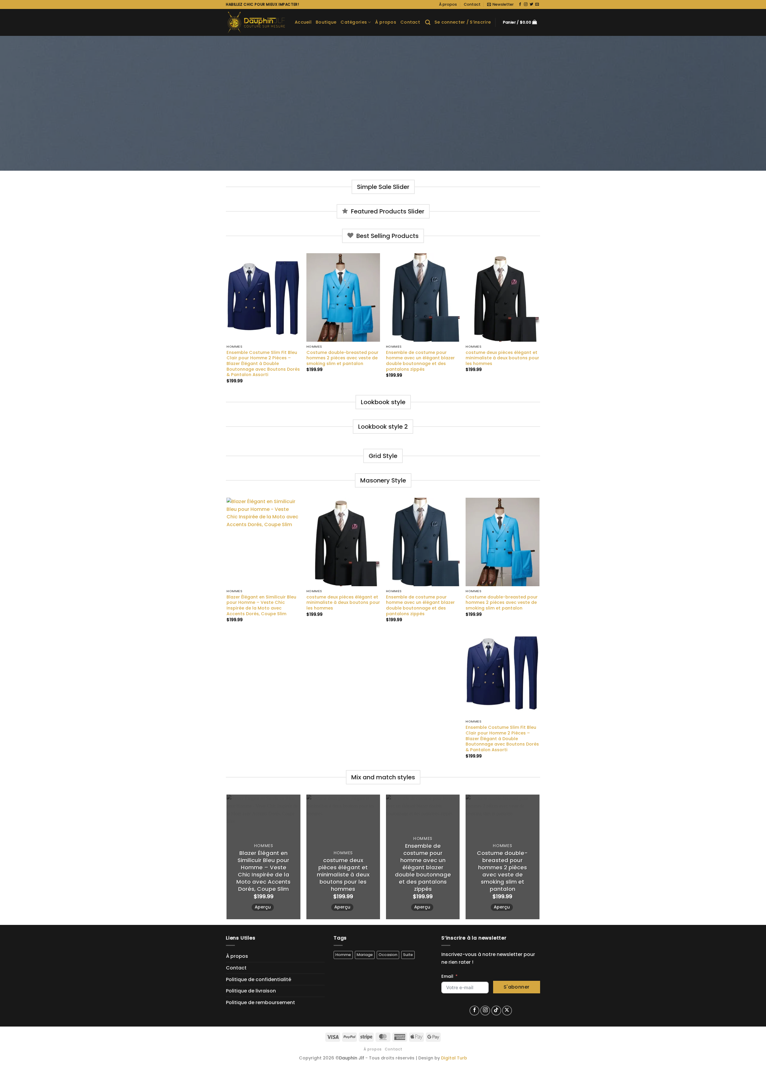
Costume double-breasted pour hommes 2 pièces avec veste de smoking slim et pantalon (342, 358)
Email (447, 976)
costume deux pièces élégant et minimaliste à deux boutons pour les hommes (502, 358)
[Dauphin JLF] (256, 22)
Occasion (388, 954)
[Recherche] (427, 22)
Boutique (326, 22)
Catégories (354, 22)
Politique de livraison (251, 990)
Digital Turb (454, 1058)
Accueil (303, 22)
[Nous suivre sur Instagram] (526, 4)
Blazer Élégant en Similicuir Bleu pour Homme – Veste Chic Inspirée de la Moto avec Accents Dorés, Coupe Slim (261, 605)
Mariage (365, 954)
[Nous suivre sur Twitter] (531, 4)
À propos (448, 4)
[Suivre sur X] (507, 1010)
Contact (472, 4)
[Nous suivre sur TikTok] (496, 1010)
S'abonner (517, 986)
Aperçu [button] (263, 907)
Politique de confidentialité (258, 979)
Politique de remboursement (260, 1002)
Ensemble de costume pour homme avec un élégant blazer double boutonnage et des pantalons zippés (420, 361)
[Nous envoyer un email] (537, 4)
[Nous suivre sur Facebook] (520, 4)
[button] (500, 4)
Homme (343, 954)
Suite (408, 954)
